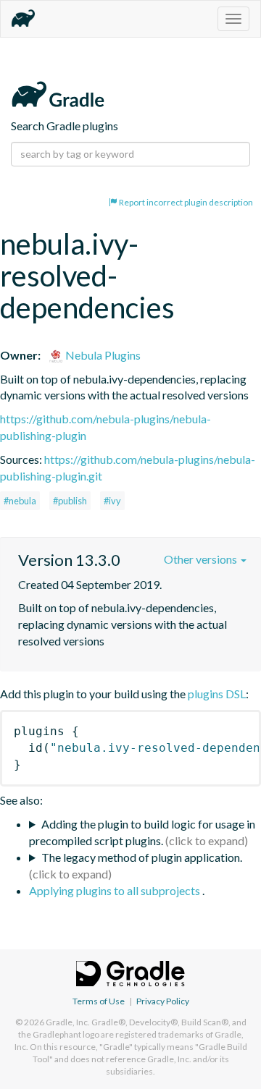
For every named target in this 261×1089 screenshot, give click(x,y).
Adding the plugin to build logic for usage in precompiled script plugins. (142, 832)
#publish (70, 501)
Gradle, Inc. (68, 1022)
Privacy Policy (162, 1001)
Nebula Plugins (102, 355)
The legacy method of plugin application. (141, 857)
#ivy (112, 501)
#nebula (20, 501)
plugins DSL (217, 693)
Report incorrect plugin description (185, 202)
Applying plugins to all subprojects (115, 890)
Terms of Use (98, 1001)
